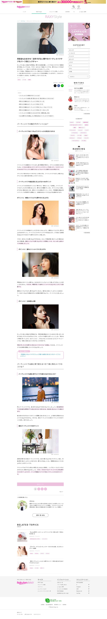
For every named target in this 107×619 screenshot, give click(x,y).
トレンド (80, 130)
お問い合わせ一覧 (28, 614)
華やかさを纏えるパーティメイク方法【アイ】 (31, 104)
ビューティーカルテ (42, 589)
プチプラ (42, 553)
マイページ (40, 586)
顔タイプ (42, 568)
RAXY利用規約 (60, 591)
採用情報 (64, 604)
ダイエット (72, 138)
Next (61, 491)
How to (19, 79)
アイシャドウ (44, 538)
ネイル (70, 65)
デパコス (47, 553)
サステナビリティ (37, 614)
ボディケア (71, 59)
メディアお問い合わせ (62, 584)
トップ (24, 11)
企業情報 (42, 604)
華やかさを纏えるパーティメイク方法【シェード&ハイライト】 (36, 107)
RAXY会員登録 (79, 582)
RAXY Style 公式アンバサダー (35, 538)
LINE (77, 589)
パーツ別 (24, 79)
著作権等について (57, 604)
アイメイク (23, 77)
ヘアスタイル (74, 132)
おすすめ (36, 553)
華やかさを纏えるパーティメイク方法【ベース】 (32, 101)
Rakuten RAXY (23, 7)
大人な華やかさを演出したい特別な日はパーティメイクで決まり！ (36, 116)
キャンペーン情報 (53, 11)
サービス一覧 (19, 614)
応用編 (29, 79)
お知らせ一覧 (60, 582)
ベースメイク (72, 53)
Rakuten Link (79, 591)
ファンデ (86, 138)
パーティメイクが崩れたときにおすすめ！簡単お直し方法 (34, 113)
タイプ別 (83, 140)
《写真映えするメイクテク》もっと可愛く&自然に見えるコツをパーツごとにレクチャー (40, 355)
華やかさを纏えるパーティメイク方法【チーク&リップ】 (34, 110)
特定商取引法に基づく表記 (62, 593)
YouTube (78, 593)
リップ (86, 130)
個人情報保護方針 (49, 604)
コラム (70, 68)
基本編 (86, 125)
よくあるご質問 (82, 11)
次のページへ (40, 484)
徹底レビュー (81, 127)
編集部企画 (85, 122)
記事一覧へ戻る (40, 515)
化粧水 (86, 135)
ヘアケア (71, 62)
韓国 (75, 127)
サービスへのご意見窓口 (62, 589)
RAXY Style (39, 11)
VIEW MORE (87, 113)
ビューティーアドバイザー (43, 591)
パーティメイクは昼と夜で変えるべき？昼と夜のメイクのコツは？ (36, 98)
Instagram (78, 586)
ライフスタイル (75, 140)
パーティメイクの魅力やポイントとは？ (29, 95)
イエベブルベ (83, 132)
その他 (70, 71)
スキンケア (71, 50)
